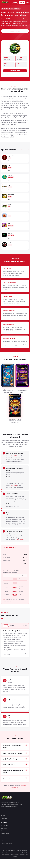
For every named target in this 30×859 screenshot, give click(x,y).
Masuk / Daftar (5, 833)
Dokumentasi (4, 825)
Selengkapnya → (5, 619)
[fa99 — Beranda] (5, 2)
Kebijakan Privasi (5, 841)
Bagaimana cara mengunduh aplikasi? (12, 746)
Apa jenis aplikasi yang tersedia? (13, 759)
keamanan (14, 485)
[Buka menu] (27, 2)
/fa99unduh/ (13, 456)
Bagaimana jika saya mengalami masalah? (13, 771)
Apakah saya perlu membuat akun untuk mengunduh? (13, 779)
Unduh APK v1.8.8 (15, 31)
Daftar (22, 2)
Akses (2, 831)
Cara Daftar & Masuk (15, 36)
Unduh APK (4, 813)
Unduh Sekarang (15, 70)
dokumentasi (20, 539)
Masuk (15, 2)
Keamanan (4, 828)
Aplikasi (3, 815)
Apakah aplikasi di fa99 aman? (12, 753)
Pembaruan (4, 818)
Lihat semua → (24, 150)
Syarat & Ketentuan (6, 843)
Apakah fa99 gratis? (9, 764)
